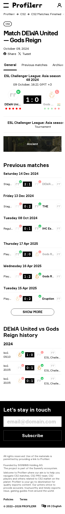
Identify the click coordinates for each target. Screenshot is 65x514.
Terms (23, 499)
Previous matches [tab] (34, 65)
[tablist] (33, 64)
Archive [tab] (58, 65)
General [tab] (10, 65)
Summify (39, 468)
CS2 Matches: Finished (46, 14)
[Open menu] (6, 5)
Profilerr (9, 14)
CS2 (23, 14)
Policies (8, 499)
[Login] (59, 5)
